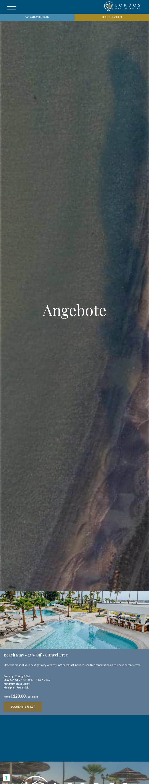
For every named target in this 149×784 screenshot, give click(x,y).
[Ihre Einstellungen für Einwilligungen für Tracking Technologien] (6, 777)
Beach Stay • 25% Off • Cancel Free (36, 655)
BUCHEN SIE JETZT (23, 706)
